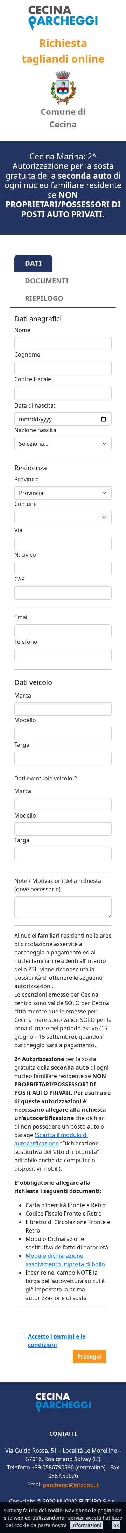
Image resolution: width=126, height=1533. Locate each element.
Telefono (25, 642)
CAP (19, 579)
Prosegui (89, 1356)
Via (18, 530)
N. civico (25, 555)
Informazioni (86, 1525)
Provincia (26, 479)
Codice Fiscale (32, 379)
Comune (25, 504)
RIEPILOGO (44, 298)
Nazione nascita (35, 430)
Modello (25, 720)
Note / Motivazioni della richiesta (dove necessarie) (57, 885)
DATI (33, 263)
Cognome (27, 354)
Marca (22, 695)
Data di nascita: (34, 405)
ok (116, 1525)
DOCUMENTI (47, 280)
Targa (21, 744)
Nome (22, 330)
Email (21, 617)
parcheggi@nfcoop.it (71, 1484)
